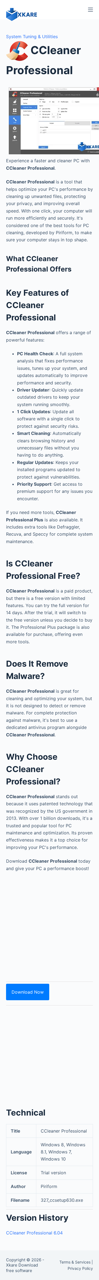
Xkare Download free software (22, 1267)
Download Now (28, 992)
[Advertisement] (49, 923)
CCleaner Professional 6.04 (34, 1233)
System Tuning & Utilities (32, 36)
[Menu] (90, 9)
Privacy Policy (80, 1268)
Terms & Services (74, 1262)
